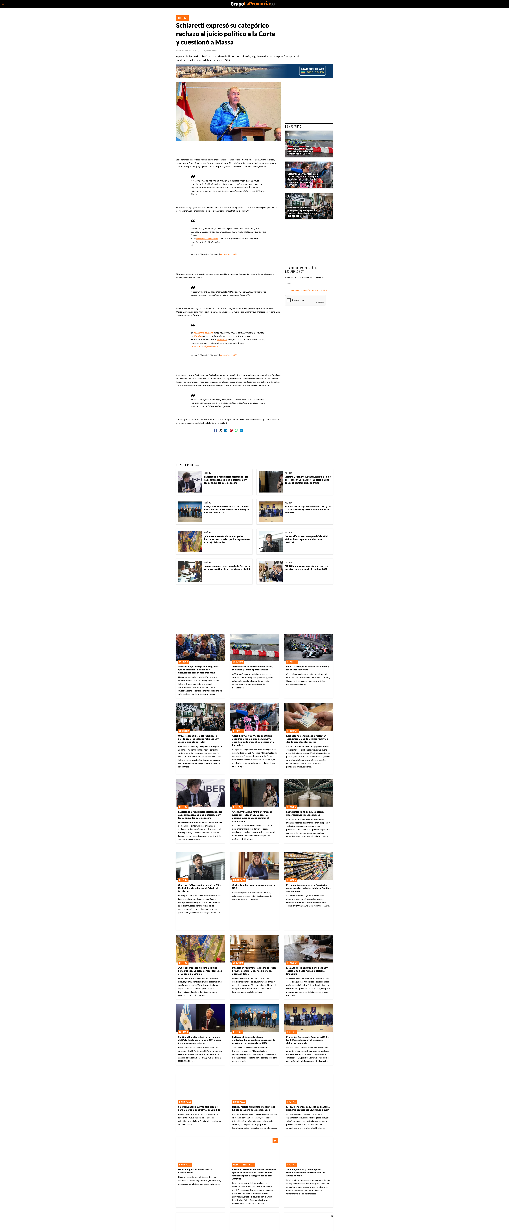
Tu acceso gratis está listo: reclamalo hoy (303, 270)
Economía (183, 661)
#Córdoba (198, 336)
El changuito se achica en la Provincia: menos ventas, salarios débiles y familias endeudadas (308, 888)
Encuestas (292, 731)
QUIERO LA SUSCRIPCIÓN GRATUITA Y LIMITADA (309, 290)
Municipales (239, 880)
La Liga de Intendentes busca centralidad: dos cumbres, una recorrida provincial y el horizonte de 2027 (226, 509)
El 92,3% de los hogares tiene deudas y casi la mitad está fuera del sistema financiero (307, 970)
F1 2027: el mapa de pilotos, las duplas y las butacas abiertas (307, 668)
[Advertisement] (229, 147)
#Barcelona (199, 332)
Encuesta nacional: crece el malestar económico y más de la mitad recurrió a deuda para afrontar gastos (307, 738)
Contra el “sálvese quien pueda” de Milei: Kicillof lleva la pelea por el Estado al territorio (307, 539)
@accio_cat (222, 339)
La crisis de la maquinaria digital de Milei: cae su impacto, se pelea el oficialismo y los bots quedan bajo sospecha (226, 479)
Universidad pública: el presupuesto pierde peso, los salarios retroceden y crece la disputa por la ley (198, 738)
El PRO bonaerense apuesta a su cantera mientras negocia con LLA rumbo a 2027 (306, 567)
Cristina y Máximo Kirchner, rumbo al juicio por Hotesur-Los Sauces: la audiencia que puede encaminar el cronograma (308, 479)
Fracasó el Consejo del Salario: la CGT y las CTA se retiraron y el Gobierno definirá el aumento (308, 509)
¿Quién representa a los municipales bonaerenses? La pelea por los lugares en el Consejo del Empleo (227, 539)
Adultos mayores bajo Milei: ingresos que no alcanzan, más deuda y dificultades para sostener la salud (198, 669)
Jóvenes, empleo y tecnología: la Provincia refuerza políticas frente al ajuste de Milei (227, 567)
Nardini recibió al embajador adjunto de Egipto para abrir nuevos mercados (253, 1108)
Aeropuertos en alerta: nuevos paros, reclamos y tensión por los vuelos (252, 668)
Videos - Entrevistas (243, 1164)
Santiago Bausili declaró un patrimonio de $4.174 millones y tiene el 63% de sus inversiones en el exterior (199, 1040)
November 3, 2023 (228, 254)
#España (209, 332)
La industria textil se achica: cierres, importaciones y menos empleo (305, 813)
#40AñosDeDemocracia (207, 238)
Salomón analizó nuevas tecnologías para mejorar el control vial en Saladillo (199, 1108)
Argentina (238, 661)
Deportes (292, 661)
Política (182, 18)
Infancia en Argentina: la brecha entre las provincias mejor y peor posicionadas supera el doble (254, 970)
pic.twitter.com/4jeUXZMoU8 (204, 346)
